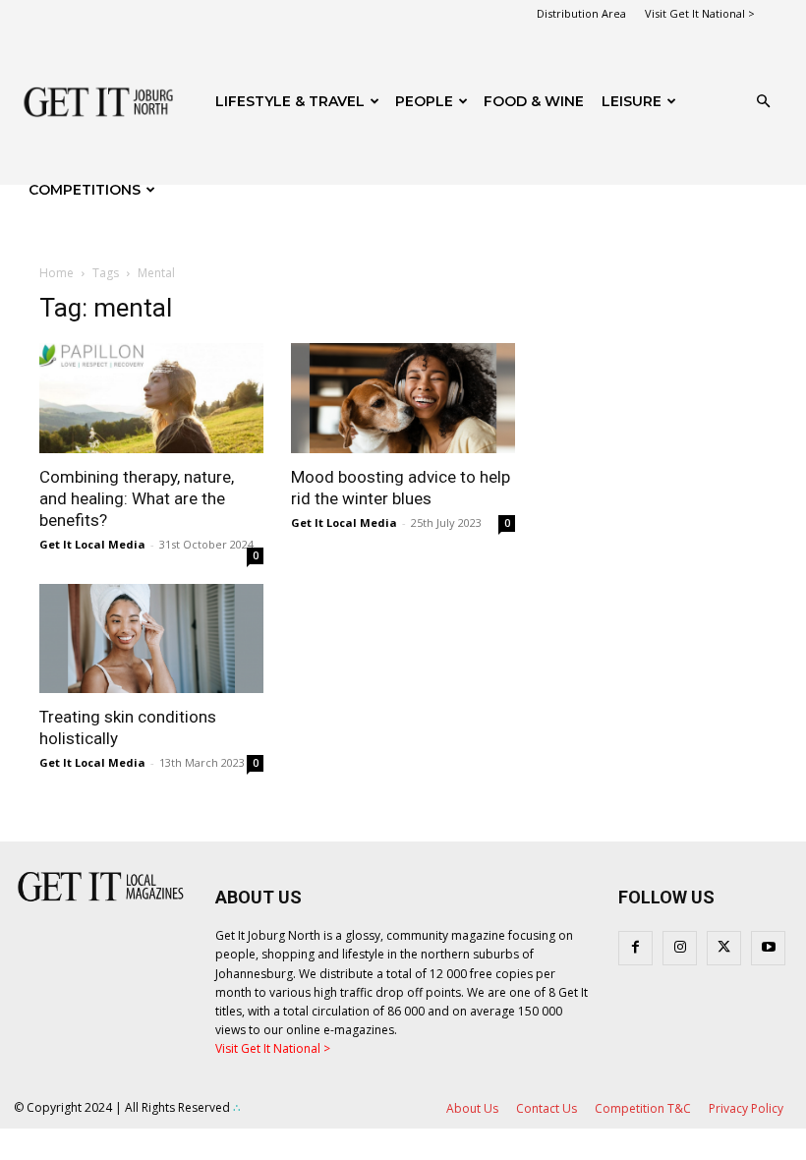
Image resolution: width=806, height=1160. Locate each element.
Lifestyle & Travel (290, 101)
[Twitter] (724, 948)
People (424, 101)
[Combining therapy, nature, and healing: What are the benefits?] (151, 398)
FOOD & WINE (534, 101)
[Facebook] (635, 948)
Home (56, 272)
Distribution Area (581, 13)
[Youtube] (768, 948)
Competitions (85, 190)
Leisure (632, 101)
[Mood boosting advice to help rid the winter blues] (403, 398)
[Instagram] (679, 948)
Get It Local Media (92, 544)
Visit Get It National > (700, 13)
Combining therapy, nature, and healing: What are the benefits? (136, 498)
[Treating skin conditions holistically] (151, 639)
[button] (762, 101)
